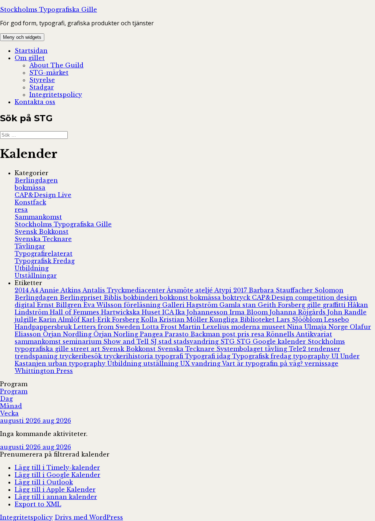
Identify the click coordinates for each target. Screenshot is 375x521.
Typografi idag (208, 356)
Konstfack (30, 202)
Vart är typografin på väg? (263, 363)
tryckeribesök (81, 356)
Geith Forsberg (282, 304)
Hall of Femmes (75, 312)
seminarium (83, 341)
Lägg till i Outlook (44, 482)
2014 (22, 290)
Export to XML (38, 504)
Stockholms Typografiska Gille (48, 9)
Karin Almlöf (60, 319)
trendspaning (37, 356)
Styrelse (42, 80)
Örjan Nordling (68, 334)
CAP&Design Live (43, 195)
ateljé (204, 290)
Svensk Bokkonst (41, 231)
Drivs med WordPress (89, 517)
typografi (170, 356)
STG (228, 341)
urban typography (77, 363)
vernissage (321, 363)
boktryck (237, 297)
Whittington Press (44, 370)
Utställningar (36, 275)
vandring (207, 363)
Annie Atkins (61, 290)
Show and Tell (127, 341)
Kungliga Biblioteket (242, 319)
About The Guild (56, 65)
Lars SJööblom (300, 319)
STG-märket (48, 72)
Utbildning (32, 268)
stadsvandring (197, 341)
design (346, 297)
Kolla (150, 319)
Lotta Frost (160, 326)
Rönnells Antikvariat (299, 334)
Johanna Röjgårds (298, 312)
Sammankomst (38, 217)
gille (315, 304)
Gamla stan (238, 304)
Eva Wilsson (103, 304)
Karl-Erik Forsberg (111, 319)
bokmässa (30, 187)
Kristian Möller (184, 319)
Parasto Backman (193, 334)
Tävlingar (30, 246)
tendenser (324, 348)
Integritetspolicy (55, 94)
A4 (35, 290)
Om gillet (30, 58)
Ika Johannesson (202, 312)
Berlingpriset (82, 297)
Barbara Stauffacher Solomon (296, 290)
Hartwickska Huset (131, 312)
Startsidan (31, 50)
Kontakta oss (35, 102)
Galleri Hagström (190, 304)
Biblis (113, 297)
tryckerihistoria (129, 356)
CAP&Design (273, 297)
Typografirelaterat (44, 253)
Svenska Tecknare (43, 239)
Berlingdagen (36, 180)
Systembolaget (240, 348)
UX (186, 363)
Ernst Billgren (60, 304)
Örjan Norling (116, 334)
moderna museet (259, 326)
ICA (168, 312)
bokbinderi (141, 297)
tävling (277, 348)
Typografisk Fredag (45, 261)
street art (86, 348)
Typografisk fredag (262, 356)
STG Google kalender (272, 341)
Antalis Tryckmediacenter (124, 290)
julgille (27, 319)
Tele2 (298, 348)
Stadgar (41, 87)
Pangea (152, 334)
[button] (54, 454)
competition (315, 297)
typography (312, 356)
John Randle (347, 312)
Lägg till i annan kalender (56, 496)
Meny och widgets (22, 37)
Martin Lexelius (205, 326)
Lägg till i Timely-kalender (57, 467)
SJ (155, 341)
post (229, 334)
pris (244, 334)
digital (26, 304)
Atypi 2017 (231, 290)
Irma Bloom (250, 312)
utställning (161, 363)
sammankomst (39, 341)
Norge (339, 326)
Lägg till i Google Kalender (57, 474)
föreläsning (143, 304)
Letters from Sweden (108, 326)
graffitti (335, 304)
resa (21, 209)
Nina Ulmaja (307, 326)
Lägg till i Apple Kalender (55, 489)
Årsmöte (181, 290)
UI (335, 356)
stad (166, 341)
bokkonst (175, 297)
